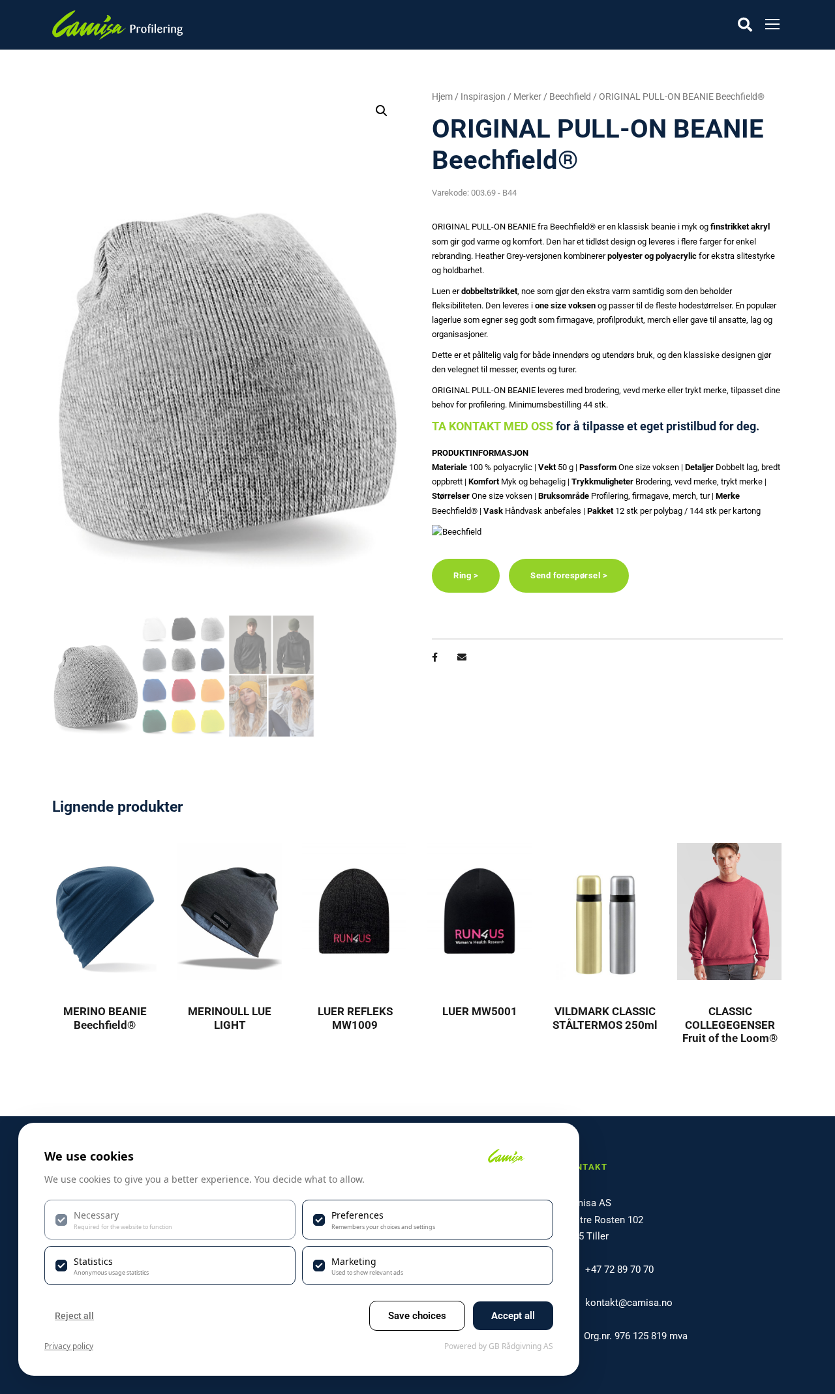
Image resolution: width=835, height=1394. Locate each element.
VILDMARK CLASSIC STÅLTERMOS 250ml (605, 1018)
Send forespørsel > (568, 575)
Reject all (74, 1316)
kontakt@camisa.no (629, 1303)
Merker (527, 96)
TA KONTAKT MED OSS (492, 426)
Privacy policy (68, 1346)
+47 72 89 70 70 (619, 1269)
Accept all (513, 1316)
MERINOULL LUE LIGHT (229, 1018)
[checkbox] (170, 1219)
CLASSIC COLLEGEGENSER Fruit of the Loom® (730, 1025)
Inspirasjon (483, 96)
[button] (381, 111)
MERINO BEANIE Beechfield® (105, 1018)
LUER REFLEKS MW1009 (355, 1018)
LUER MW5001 (479, 1011)
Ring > (465, 575)
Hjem (442, 96)
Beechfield (570, 96)
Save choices (417, 1316)
